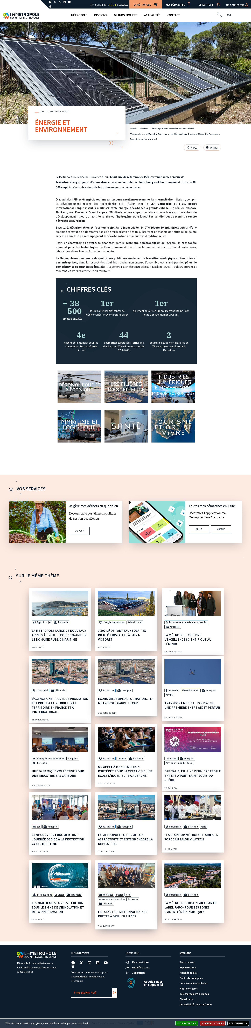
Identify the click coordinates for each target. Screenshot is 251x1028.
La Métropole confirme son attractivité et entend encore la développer (125, 839)
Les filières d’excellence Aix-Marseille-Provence (194, 134)
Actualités (152, 15)
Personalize (236, 1023)
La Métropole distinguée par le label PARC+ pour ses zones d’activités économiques (190, 907)
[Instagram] (89, 963)
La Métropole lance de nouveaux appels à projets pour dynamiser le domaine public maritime (59, 635)
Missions (100, 15)
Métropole (79, 15)
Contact (173, 15)
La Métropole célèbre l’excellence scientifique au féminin (187, 639)
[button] (212, 147)
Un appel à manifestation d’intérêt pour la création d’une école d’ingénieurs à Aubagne (125, 771)
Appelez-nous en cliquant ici (153, 983)
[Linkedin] (97, 963)
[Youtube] (106, 963)
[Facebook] (73, 963)
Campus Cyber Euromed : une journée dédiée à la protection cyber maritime (58, 839)
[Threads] (50, 6)
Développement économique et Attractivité (172, 128)
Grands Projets (125, 15)
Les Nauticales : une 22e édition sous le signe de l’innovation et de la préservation (58, 907)
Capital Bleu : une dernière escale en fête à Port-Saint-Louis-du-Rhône (192, 775)
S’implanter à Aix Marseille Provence (149, 134)
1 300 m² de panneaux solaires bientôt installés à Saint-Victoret (122, 635)
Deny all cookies (214, 1023)
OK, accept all (187, 1023)
